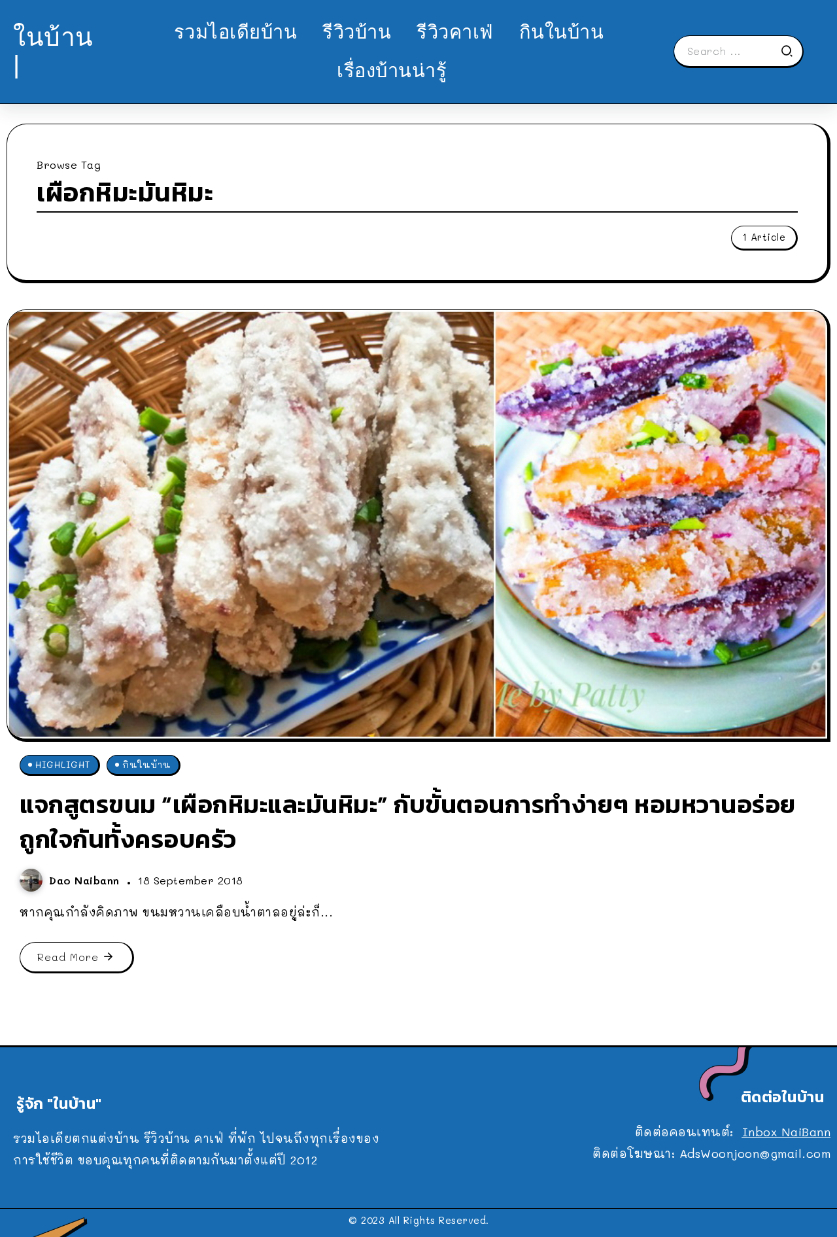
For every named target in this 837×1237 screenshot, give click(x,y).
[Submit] (791, 51)
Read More (68, 957)
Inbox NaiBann (786, 1132)
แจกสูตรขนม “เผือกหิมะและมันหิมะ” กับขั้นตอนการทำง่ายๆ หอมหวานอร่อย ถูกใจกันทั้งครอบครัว (408, 822)
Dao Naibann (86, 880)
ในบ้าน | (53, 50)
